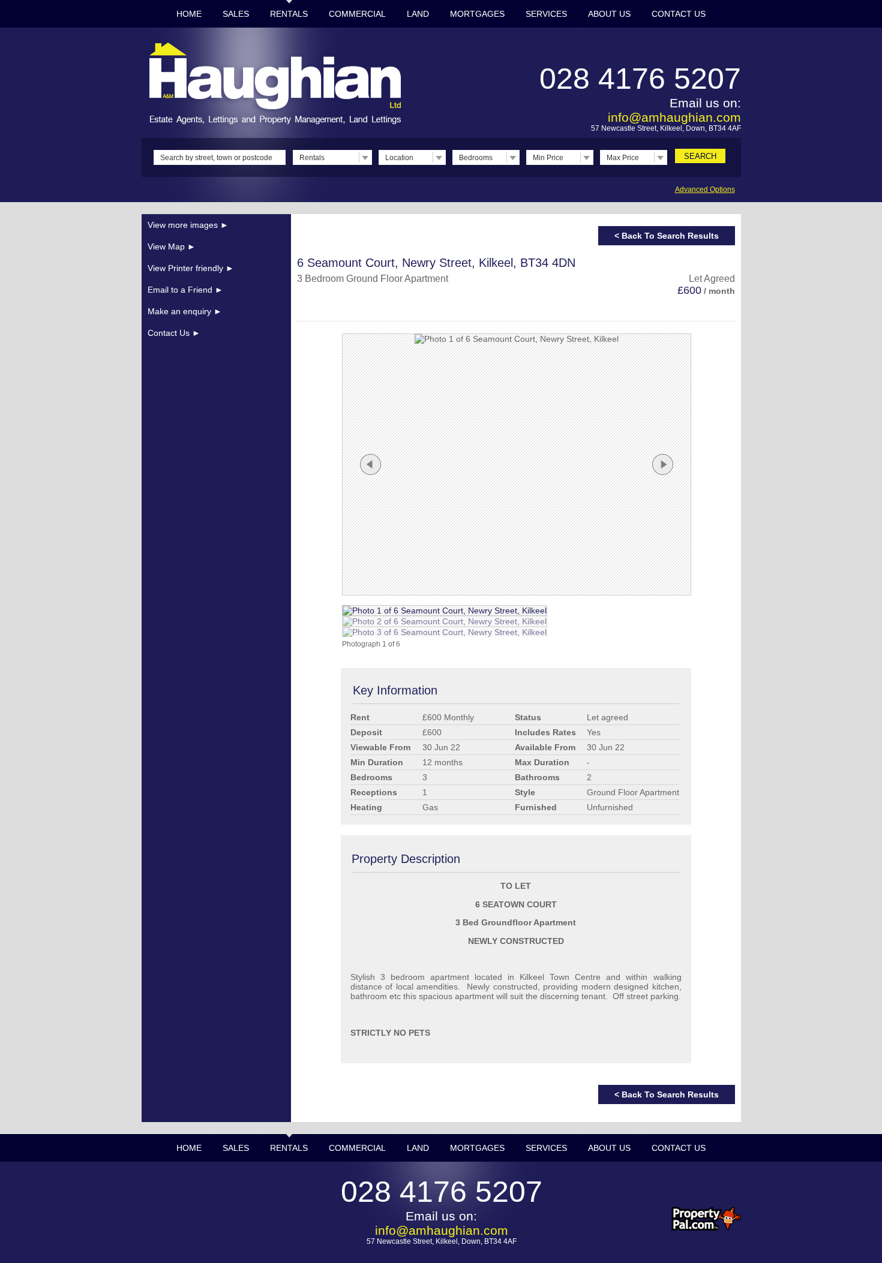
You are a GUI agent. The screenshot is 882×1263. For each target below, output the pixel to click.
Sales (236, 14)
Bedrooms (476, 158)
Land (418, 14)
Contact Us (679, 14)
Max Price (623, 158)
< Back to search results (666, 235)
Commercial (357, 14)
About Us (609, 14)
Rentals (289, 14)
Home (189, 14)
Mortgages (477, 14)
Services (546, 14)
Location (399, 158)
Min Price (548, 158)
